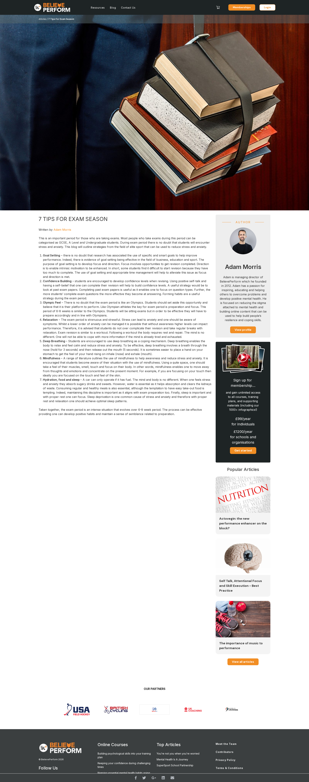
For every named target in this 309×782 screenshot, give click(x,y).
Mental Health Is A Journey (172, 759)
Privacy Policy (226, 759)
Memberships (242, 7)
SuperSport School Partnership (175, 765)
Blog (113, 7)
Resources (98, 7)
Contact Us (128, 7)
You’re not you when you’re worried (178, 753)
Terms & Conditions (229, 767)
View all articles (243, 662)
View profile (243, 330)
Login (267, 7)
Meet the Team (226, 743)
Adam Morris (62, 229)
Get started (243, 450)
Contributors (225, 751)
